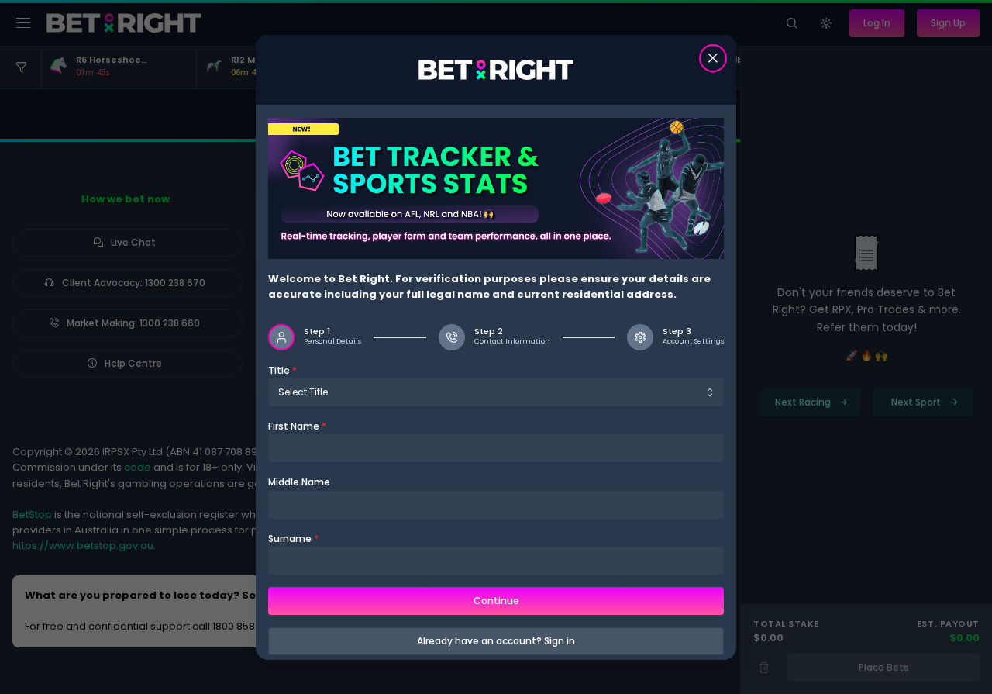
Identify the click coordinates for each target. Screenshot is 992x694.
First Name (297, 426)
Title (282, 370)
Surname (293, 537)
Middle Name (299, 482)
